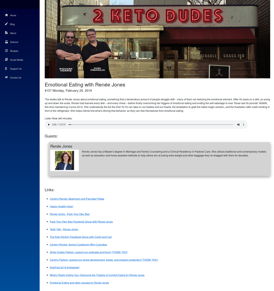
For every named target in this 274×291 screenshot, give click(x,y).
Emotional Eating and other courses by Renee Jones (79, 282)
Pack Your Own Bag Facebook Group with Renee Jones (81, 221)
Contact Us (15, 77)
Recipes (14, 50)
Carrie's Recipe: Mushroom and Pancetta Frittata (77, 199)
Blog (12, 24)
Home (13, 15)
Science (14, 42)
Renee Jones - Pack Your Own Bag (70, 214)
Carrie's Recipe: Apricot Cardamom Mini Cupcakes (78, 244)
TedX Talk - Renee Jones (64, 229)
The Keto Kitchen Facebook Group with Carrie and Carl (81, 237)
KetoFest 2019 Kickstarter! (64, 267)
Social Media (16, 59)
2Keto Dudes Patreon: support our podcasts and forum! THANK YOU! (88, 252)
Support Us (16, 68)
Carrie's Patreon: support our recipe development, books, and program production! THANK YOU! (104, 260)
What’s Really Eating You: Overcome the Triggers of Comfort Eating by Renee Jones (97, 275)
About (13, 33)
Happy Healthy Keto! (61, 206)
